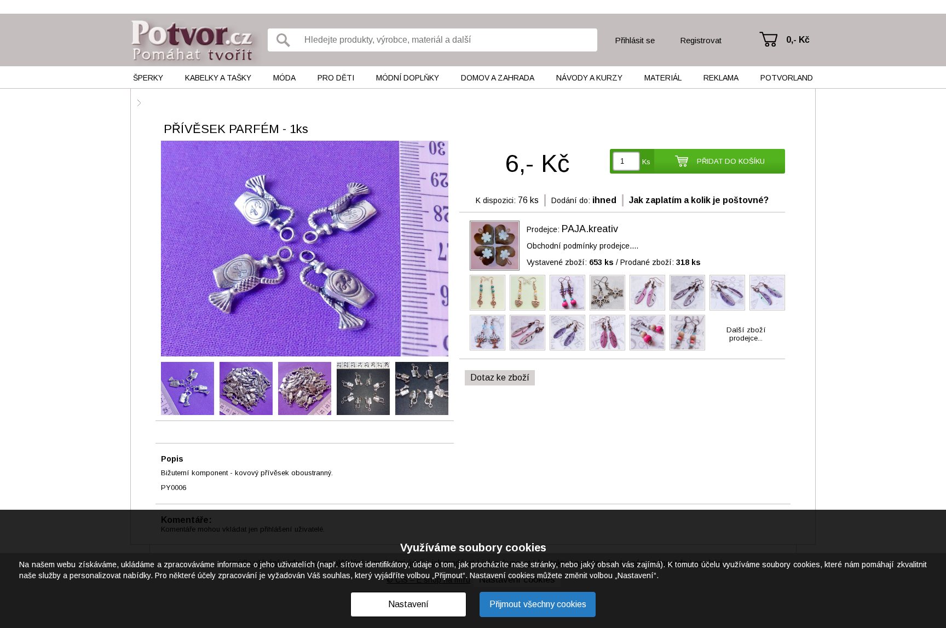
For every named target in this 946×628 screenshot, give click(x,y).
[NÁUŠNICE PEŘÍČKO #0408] (607, 332)
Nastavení (408, 604)
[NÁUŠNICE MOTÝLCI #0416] (567, 292)
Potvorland (786, 77)
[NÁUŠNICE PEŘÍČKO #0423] (687, 292)
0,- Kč (798, 39)
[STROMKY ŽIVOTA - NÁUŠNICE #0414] (487, 332)
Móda (284, 77)
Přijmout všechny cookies (537, 604)
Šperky (148, 77)
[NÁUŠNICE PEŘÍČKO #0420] (727, 292)
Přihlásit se (635, 40)
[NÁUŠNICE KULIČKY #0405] (687, 332)
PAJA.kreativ (590, 228)
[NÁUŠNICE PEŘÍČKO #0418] (767, 292)
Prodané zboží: (660, 262)
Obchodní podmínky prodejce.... (582, 245)
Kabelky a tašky (218, 77)
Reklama (721, 77)
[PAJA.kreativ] (495, 245)
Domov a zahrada (497, 77)
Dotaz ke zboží (499, 377)
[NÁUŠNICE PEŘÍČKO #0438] (647, 292)
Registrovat (701, 40)
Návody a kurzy (589, 77)
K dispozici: (496, 200)
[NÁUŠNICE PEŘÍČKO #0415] (527, 332)
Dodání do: (570, 200)
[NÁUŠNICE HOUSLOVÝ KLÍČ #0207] (487, 292)
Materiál (663, 77)
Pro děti (336, 77)
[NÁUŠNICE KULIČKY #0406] (647, 332)
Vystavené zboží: (570, 262)
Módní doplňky (407, 77)
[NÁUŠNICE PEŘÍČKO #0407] (567, 332)
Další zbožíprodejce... (746, 334)
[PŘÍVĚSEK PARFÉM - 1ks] (304, 249)
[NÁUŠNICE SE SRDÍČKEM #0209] (527, 292)
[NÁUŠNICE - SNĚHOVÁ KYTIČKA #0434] (607, 292)
